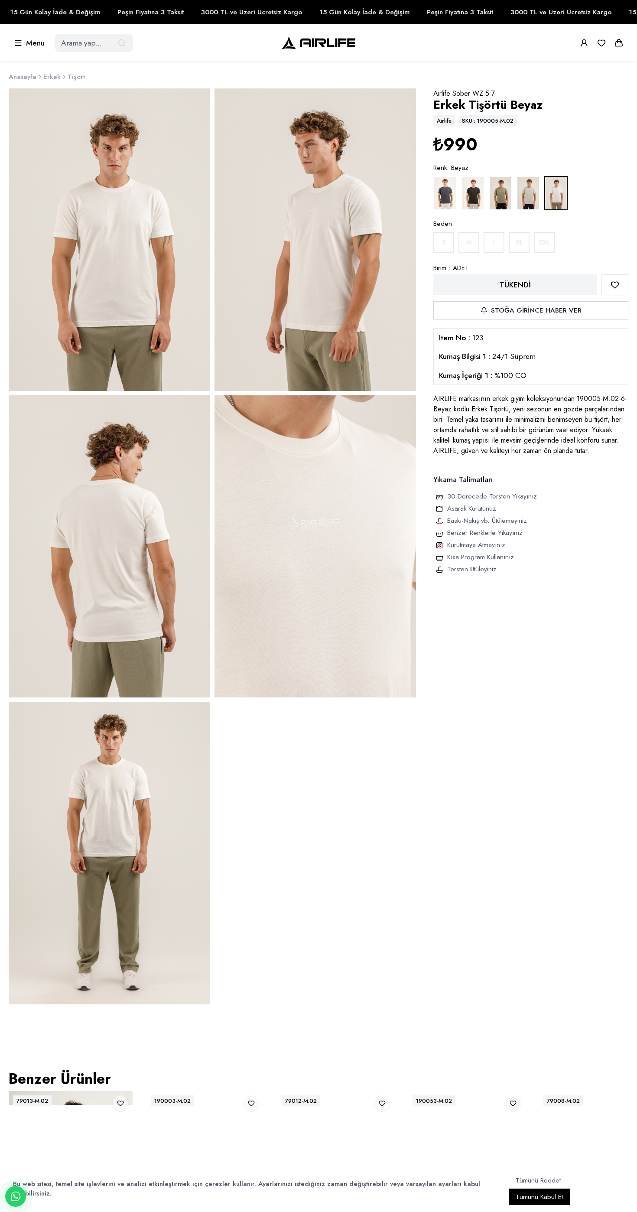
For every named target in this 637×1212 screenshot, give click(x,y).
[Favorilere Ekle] (614, 284)
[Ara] (122, 43)
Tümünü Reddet (538, 1180)
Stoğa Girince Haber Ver (536, 310)
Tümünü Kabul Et (539, 1197)
